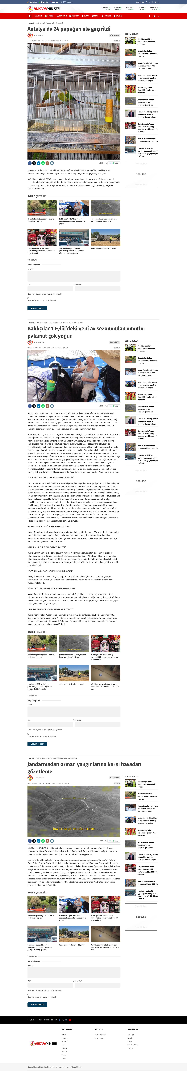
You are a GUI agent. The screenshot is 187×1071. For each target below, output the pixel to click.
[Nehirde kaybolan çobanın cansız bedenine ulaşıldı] (42, 208)
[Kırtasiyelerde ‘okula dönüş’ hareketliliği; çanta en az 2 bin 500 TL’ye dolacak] (42, 237)
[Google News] (113, 163)
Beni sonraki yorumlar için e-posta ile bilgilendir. (45, 294)
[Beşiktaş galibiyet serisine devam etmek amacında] (130, 43)
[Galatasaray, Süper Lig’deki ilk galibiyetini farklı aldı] (130, 92)
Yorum (30, 269)
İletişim (130, 1048)
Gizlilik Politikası (133, 1045)
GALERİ (33, 2)
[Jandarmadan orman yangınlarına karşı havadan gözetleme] (105, 208)
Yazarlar (38, 16)
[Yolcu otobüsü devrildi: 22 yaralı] (105, 237)
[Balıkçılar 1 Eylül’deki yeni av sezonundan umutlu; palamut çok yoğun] (74, 208)
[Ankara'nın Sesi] (43, 11)
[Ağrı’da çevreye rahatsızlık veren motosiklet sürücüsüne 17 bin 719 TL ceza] (105, 673)
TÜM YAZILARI (114, 35)
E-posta (78, 284)
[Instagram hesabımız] (152, 2)
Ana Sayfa (131, 1035)
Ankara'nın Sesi (39, 35)
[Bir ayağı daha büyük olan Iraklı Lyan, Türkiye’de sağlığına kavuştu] (130, 68)
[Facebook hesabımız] (146, 2)
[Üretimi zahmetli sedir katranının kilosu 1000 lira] (130, 143)
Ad (29, 284)
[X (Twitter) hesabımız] (149, 2)
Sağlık (119, 16)
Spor (96, 16)
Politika (75, 16)
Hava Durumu (99, 1038)
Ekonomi (63, 16)
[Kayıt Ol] (150, 16)
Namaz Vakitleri (100, 1035)
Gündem (50, 16)
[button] (30, 16)
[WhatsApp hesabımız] (159, 2)
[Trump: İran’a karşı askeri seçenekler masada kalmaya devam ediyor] (130, 116)
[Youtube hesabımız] (155, 2)
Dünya (86, 16)
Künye (64, 1058)
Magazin (107, 16)
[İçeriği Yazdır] (52, 163)
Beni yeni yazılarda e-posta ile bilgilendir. (42, 301)
